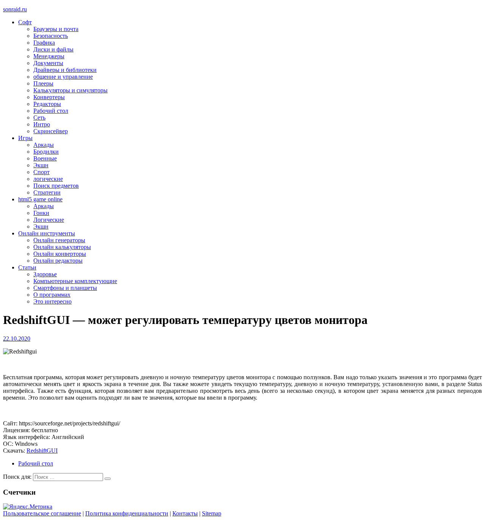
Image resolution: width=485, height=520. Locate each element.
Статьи (27, 267)
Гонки (41, 213)
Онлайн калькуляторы (62, 247)
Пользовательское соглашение (42, 513)
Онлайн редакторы (58, 260)
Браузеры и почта (55, 29)
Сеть (39, 117)
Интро (41, 124)
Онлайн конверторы (59, 254)
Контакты (185, 513)
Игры (25, 138)
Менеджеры (48, 56)
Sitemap (211, 513)
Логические (48, 219)
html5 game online (40, 199)
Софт (25, 22)
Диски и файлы (53, 49)
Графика (44, 42)
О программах (51, 294)
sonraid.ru (15, 9)
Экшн (40, 165)
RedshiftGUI (42, 450)
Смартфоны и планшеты (65, 288)
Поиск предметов (56, 185)
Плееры (43, 83)
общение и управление (63, 76)
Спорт (41, 172)
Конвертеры (49, 97)
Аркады (43, 145)
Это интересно (52, 301)
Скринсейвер (50, 131)
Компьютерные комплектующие (75, 281)
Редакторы (47, 104)
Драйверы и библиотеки (65, 70)
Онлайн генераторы (59, 240)
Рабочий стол (50, 110)
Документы (48, 63)
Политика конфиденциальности (126, 513)
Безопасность (50, 36)
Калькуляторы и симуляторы (70, 90)
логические (48, 179)
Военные (45, 158)
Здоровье (45, 274)
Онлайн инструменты (46, 233)
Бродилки (46, 151)
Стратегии (47, 192)
